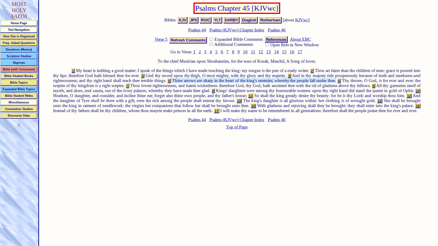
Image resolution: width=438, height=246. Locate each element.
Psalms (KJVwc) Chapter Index (236, 30)
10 (245, 51)
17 (300, 51)
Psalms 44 (197, 30)
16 (292, 51)
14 (276, 51)
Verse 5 (161, 39)
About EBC (300, 39)
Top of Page (237, 127)
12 (260, 51)
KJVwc (301, 20)
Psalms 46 (277, 30)
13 (268, 51)
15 (284, 51)
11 (253, 51)
